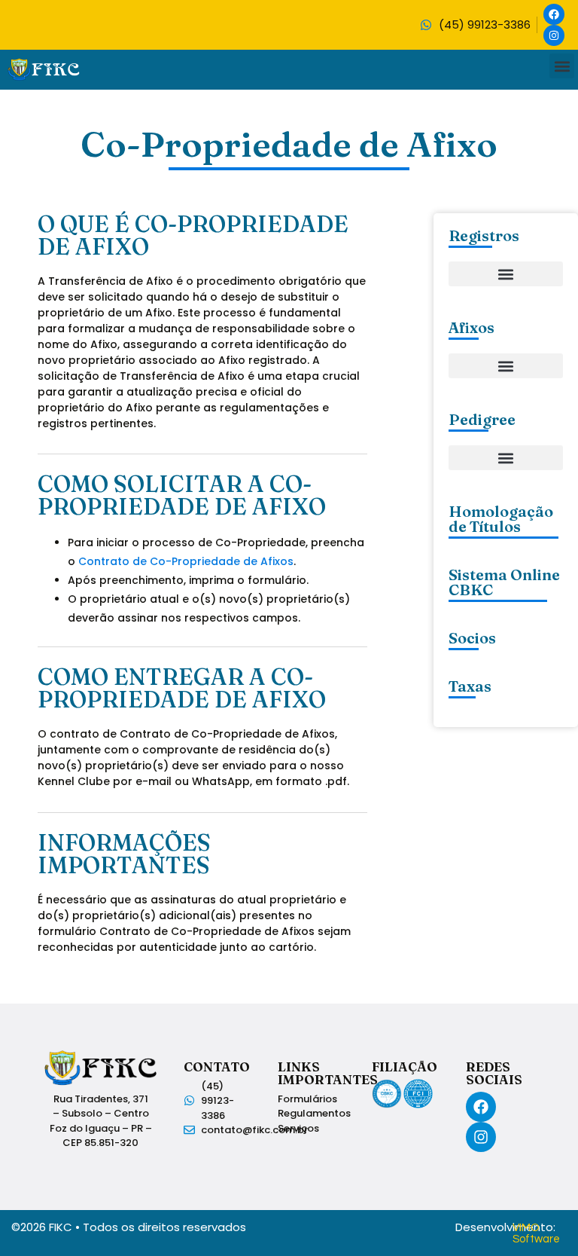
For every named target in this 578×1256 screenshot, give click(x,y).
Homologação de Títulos (501, 519)
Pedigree (482, 419)
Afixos (471, 327)
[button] (561, 65)
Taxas (470, 686)
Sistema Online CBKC (504, 582)
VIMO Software (536, 1233)
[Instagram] (553, 35)
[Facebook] (553, 14)
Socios (472, 637)
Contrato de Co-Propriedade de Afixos (186, 561)
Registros (484, 235)
